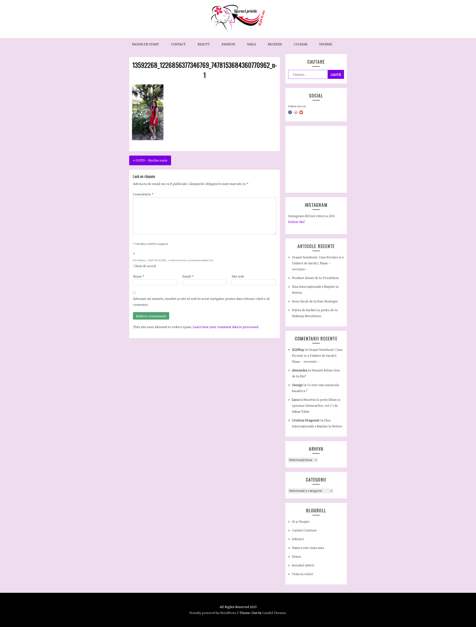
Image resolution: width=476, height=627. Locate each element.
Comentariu (143, 194)
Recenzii (275, 44)
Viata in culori (302, 574)
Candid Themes (274, 613)
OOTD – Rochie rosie (151, 160)
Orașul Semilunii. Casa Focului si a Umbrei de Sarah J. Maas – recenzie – (318, 263)
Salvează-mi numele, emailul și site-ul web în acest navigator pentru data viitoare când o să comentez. (201, 302)
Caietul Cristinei (304, 530)
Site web (238, 276)
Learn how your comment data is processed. (226, 327)
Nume (138, 276)
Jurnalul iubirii (303, 565)
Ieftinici (298, 539)
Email (188, 276)
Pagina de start (145, 44)
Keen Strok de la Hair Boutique (315, 301)
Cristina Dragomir (306, 420)
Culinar (300, 44)
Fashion (228, 44)
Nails (251, 44)
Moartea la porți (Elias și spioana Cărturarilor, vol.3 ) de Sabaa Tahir (316, 405)
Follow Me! (296, 222)
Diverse (325, 44)
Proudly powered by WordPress (212, 613)
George (297, 385)
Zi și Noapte (301, 521)
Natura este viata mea (308, 548)
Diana (296, 556)
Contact (178, 44)
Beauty (204, 44)
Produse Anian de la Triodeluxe (315, 278)
